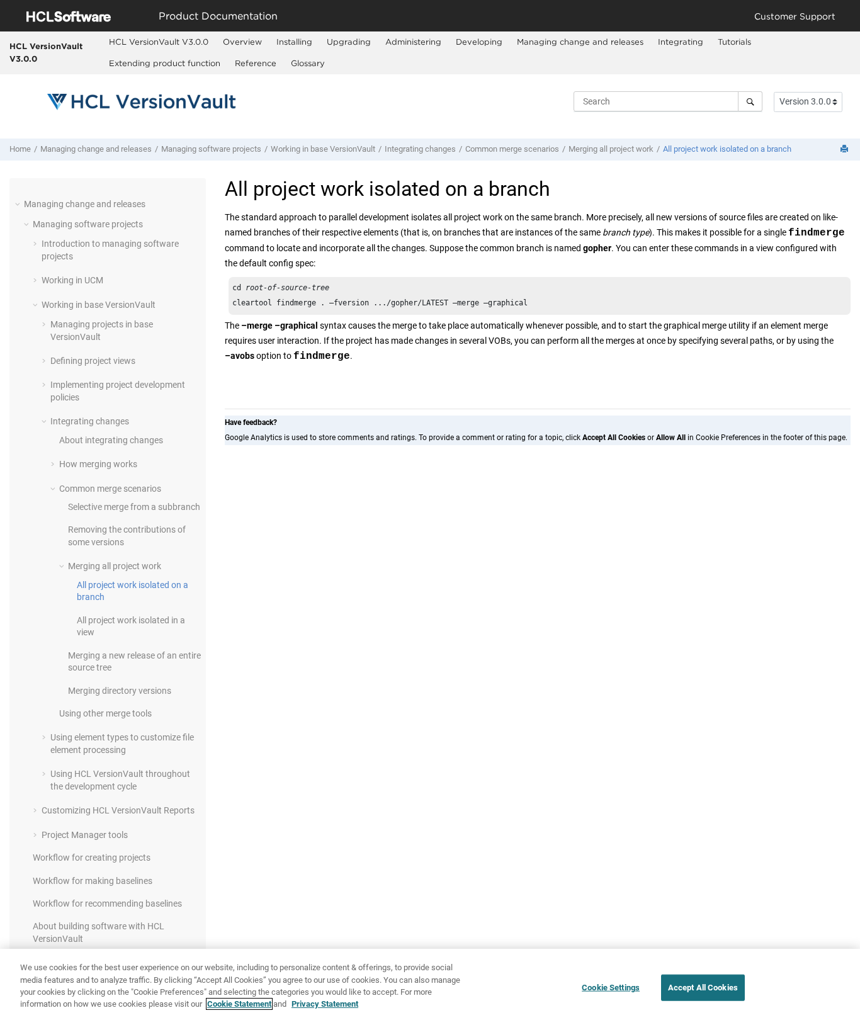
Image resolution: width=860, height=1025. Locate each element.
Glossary (308, 63)
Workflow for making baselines (92, 881)
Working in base (323, 149)
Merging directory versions (119, 691)
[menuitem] (159, 42)
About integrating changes (111, 440)
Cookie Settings (611, 987)
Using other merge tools (105, 713)
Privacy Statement (324, 1004)
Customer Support (794, 16)
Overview (242, 41)
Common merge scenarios (512, 149)
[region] (430, 987)
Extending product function (164, 63)
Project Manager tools (85, 835)
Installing (294, 41)
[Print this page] (845, 149)
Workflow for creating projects (91, 857)
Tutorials (734, 41)
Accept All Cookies (703, 987)
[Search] (750, 101)
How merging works (98, 464)
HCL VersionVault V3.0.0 (45, 52)
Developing (479, 41)
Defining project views (92, 361)
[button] (19, 204)
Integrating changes (420, 149)
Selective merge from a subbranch (134, 507)
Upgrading (349, 41)
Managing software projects (211, 149)
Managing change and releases (580, 41)
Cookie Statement (239, 1004)
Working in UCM (72, 280)
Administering (413, 41)
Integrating (680, 41)
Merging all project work (611, 149)
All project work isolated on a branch (727, 149)
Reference (255, 63)
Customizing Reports (118, 810)
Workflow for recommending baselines (107, 903)
